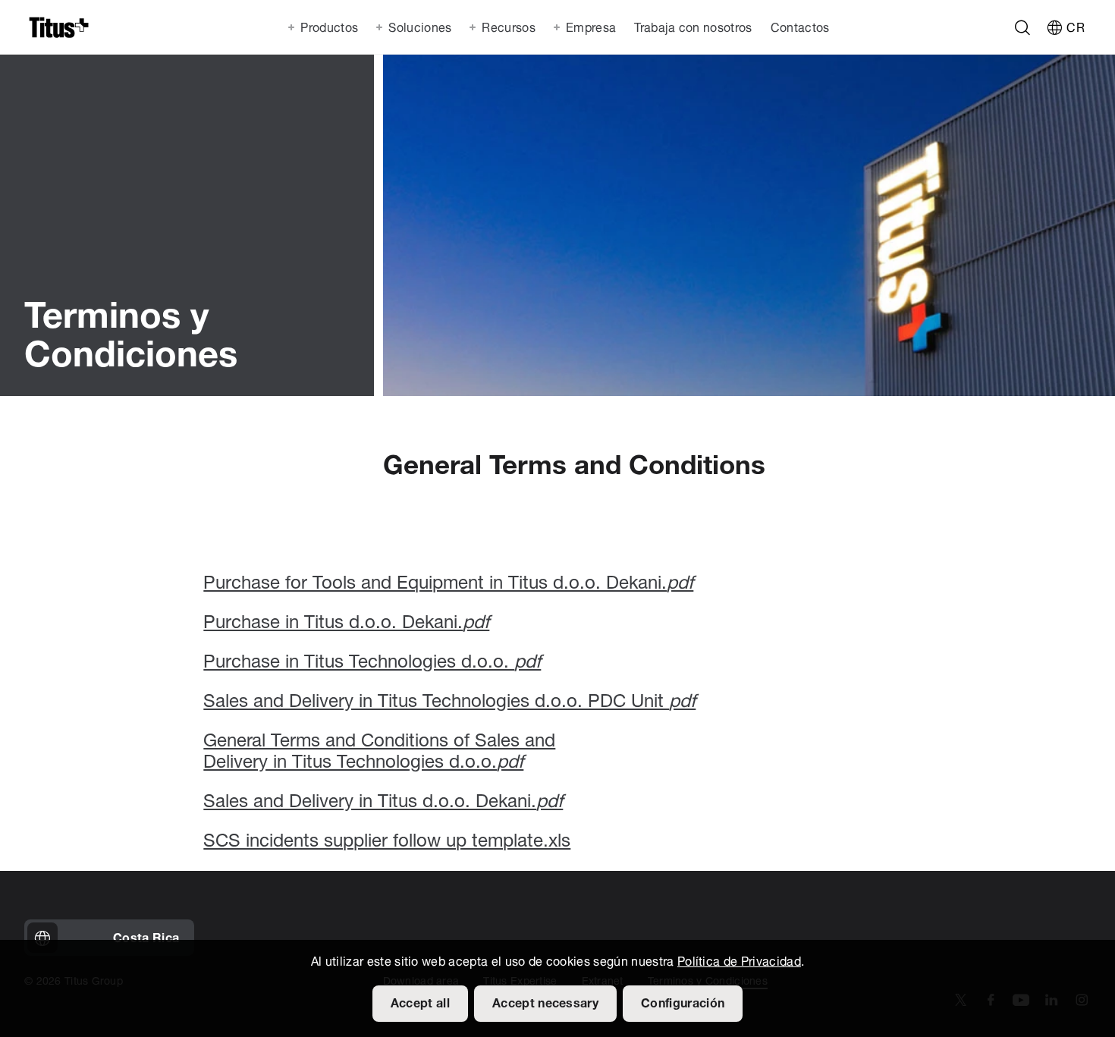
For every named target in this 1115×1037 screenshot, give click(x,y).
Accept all (420, 1004)
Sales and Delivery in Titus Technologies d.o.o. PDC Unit (449, 702)
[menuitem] (691, 27)
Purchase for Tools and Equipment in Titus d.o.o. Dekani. (448, 584)
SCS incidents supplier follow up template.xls (386, 842)
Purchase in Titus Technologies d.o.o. (372, 663)
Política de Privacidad (739, 963)
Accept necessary (545, 1004)
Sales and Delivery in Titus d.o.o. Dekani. (383, 802)
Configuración (682, 1004)
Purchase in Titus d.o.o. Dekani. (346, 623)
